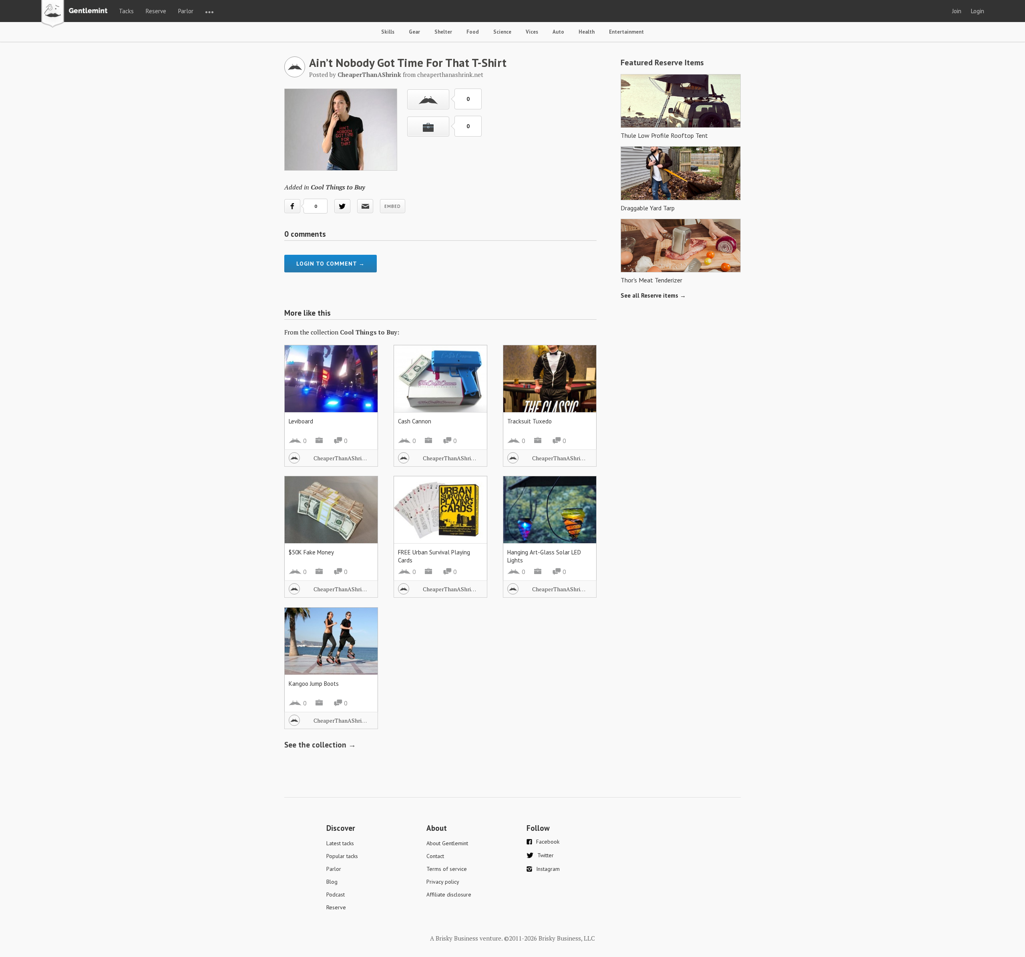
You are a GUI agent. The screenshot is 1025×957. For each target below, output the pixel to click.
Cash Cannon (414, 421)
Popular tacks (342, 856)
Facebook (547, 841)
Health (587, 31)
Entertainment (626, 31)
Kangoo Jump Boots (314, 683)
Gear (414, 31)
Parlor (185, 11)
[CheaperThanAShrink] (294, 75)
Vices (532, 31)
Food (472, 31)
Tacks (126, 11)
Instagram (548, 869)
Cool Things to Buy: (369, 332)
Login (977, 11)
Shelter (443, 31)
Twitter (545, 855)
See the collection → (320, 744)
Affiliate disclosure (448, 894)
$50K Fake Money (311, 552)
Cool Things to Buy (338, 187)
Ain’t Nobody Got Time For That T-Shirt (407, 62)
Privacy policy (442, 881)
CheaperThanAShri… (340, 458)
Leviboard (301, 421)
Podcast (335, 894)
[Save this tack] (428, 127)
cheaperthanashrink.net (450, 75)
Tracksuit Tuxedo (529, 421)
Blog (332, 881)
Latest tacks (340, 843)
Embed (392, 206)
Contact (435, 856)
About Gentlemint (447, 843)
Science (502, 31)
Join (956, 11)
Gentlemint (77, 14)
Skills (387, 31)
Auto (558, 31)
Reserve (156, 11)
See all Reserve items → (653, 295)
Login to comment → (330, 263)
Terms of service (446, 868)
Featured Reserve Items (662, 62)
